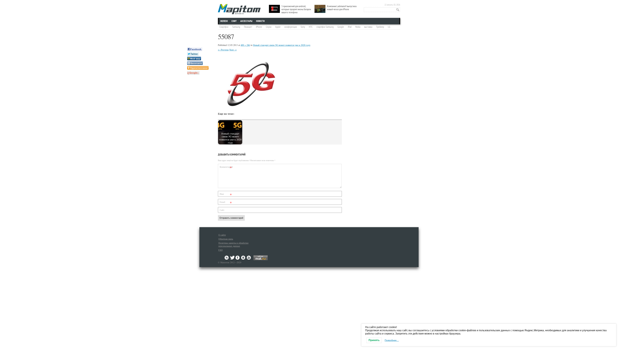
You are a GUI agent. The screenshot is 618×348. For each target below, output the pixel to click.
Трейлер (380, 26)
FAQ (220, 249)
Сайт (222, 210)
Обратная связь (225, 238)
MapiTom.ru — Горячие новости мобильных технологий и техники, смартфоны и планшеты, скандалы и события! (239, 9)
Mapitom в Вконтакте (243, 258)
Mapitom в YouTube (248, 258)
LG (389, 26)
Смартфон (223, 26)
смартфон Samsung (325, 26)
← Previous (223, 49)
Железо (224, 21)
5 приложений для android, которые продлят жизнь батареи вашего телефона (296, 9)
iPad (349, 26)
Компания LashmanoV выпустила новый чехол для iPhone (341, 8)
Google (340, 26)
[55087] (250, 106)
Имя (226, 194)
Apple (278, 26)
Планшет (248, 26)
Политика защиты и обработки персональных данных (233, 244)
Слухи (268, 26)
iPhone (259, 26)
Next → (233, 49)
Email (226, 202)
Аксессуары (246, 21)
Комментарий (226, 167)
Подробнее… (392, 340)
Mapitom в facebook (237, 258)
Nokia (357, 26)
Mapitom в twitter (232, 258)
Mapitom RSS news (227, 258)
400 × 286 (245, 45)
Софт (234, 21)
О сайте (222, 234)
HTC (311, 26)
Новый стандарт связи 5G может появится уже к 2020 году (281, 45)
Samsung (236, 26)
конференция (290, 26)
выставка (368, 26)
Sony (303, 26)
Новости (260, 21)
